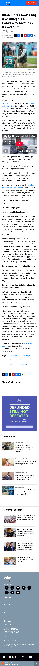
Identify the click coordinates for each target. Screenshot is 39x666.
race (27, 360)
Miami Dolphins (27, 356)
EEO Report (7, 637)
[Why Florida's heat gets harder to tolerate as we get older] (10, 561)
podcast (5, 346)
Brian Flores (13, 356)
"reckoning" (6, 103)
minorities (12, 364)
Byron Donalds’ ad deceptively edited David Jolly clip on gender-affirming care (25, 477)
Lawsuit (18, 360)
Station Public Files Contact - (12, 641)
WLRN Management (10, 646)
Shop (5, 617)
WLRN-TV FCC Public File (11, 628)
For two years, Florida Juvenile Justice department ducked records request (25, 492)
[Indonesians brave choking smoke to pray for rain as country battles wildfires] (10, 519)
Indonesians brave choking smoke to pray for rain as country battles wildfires (26, 518)
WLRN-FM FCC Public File (11, 629)
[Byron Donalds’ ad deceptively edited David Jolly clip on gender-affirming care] (8, 476)
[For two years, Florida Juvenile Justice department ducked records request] (8, 490)
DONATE (33, 3)
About (5, 601)
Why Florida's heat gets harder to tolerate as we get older (25, 560)
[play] (3, 664)
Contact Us (7, 605)
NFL (10, 360)
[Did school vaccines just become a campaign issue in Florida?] (8, 462)
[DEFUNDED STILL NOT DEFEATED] (19, 413)
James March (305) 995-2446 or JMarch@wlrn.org (19, 644)
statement (12, 178)
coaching (24, 364)
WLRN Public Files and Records (13, 633)
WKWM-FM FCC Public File (11, 631)
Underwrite (7, 613)
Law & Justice (19, 487)
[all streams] (36, 663)
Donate (6, 609)
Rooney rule (6, 198)
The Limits (28, 343)
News (10, 368)
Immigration (19, 442)
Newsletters (7, 621)
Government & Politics (22, 459)
